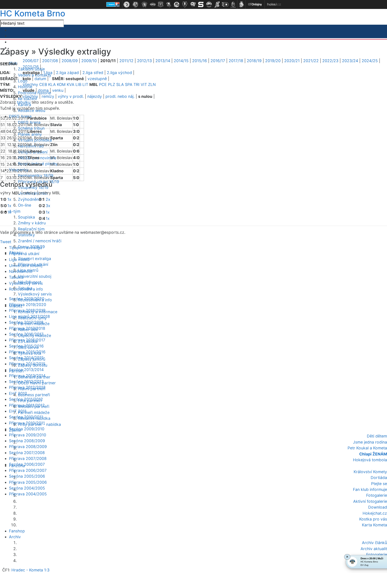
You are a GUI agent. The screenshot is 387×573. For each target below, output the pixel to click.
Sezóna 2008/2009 (27, 440)
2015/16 (199, 60)
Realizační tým (31, 229)
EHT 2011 (17, 411)
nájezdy (94, 96)
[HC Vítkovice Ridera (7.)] (177, 4)
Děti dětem (377, 436)
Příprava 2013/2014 (27, 375)
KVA (70, 84)
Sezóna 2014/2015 (26, 357)
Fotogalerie (376, 495)
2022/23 (330, 60)
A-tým (14, 211)
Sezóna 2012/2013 (26, 381)
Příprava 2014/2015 (27, 363)
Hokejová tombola (370, 459)
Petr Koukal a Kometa (367, 448)
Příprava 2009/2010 (27, 435)
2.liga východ (119, 72)
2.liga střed (92, 72)
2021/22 (311, 60)
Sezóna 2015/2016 (26, 346)
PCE (103, 84)
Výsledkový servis (35, 294)
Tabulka (16, 277)
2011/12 (126, 60)
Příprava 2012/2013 (27, 387)
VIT (144, 84)
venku (57, 90)
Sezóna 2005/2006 (27, 476)
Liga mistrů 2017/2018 (29, 316)
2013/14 (162, 60)
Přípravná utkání (24, 253)
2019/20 (273, 60)
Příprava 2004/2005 (28, 494)
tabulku (23, 102)
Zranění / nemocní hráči (39, 240)
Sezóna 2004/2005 (27, 488)
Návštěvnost (20, 271)
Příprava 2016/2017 (27, 340)
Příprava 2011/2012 (27, 405)
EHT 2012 (18, 393)
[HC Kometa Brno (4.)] (152, 4)
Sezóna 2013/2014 (26, 369)
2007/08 (50, 60)
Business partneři (34, 394)
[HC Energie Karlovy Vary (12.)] (217, 4)
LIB (78, 84)
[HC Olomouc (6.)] (169, 4)
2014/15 (181, 60)
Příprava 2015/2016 (27, 352)
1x (9, 199)
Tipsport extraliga (34, 258)
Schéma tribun (31, 128)
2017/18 (236, 60)
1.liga (47, 72)
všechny (30, 84)
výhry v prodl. (71, 96)
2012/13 (144, 60)
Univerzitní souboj (34, 276)
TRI (136, 84)
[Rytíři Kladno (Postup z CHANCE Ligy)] (233, 4)
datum (40, 78)
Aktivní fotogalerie (370, 501)
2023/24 (350, 60)
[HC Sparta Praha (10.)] (201, 4)
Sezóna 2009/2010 (26, 428)
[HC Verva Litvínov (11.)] (209, 4)
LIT (85, 84)
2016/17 (218, 60)
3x (48, 205)
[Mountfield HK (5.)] (161, 4)
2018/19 (254, 60)
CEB (43, 84)
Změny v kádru (32, 223)
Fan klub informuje (370, 489)
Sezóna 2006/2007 (27, 464)
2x (48, 199)
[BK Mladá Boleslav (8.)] (185, 4)
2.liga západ (67, 72)
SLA (120, 84)
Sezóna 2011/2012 (26, 399)
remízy (48, 96)
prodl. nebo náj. (120, 96)
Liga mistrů (19, 259)
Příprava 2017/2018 (27, 328)
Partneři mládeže (33, 412)
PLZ (111, 84)
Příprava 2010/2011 (27, 423)
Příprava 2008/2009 (28, 446)
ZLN (152, 84)
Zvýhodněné (29, 199)
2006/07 (31, 60)
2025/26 (31, 66)
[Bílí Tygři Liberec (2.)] (135, 4)
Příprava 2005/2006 (28, 482)
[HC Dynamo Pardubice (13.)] (225, 4)
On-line (24, 205)
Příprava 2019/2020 (27, 304)
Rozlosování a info (26, 289)
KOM (61, 84)
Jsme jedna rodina (370, 442)
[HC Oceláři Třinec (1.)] (127, 4)
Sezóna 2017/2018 (26, 322)
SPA (128, 84)
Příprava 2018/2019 (27, 310)
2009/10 (89, 60)
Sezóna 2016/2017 (26, 334)
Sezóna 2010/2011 (26, 417)
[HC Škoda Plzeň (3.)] (144, 4)
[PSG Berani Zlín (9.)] (193, 4)
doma (43, 90)
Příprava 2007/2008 (28, 458)
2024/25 (370, 60)
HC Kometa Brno (32, 13)
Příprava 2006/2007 (28, 470)
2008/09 (70, 60)
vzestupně (97, 78)
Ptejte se (379, 483)
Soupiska (26, 217)
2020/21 (292, 60)
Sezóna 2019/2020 (26, 298)
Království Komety (370, 471)
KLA (52, 84)
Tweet (5, 241)
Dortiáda (379, 477)
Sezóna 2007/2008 (27, 452)
